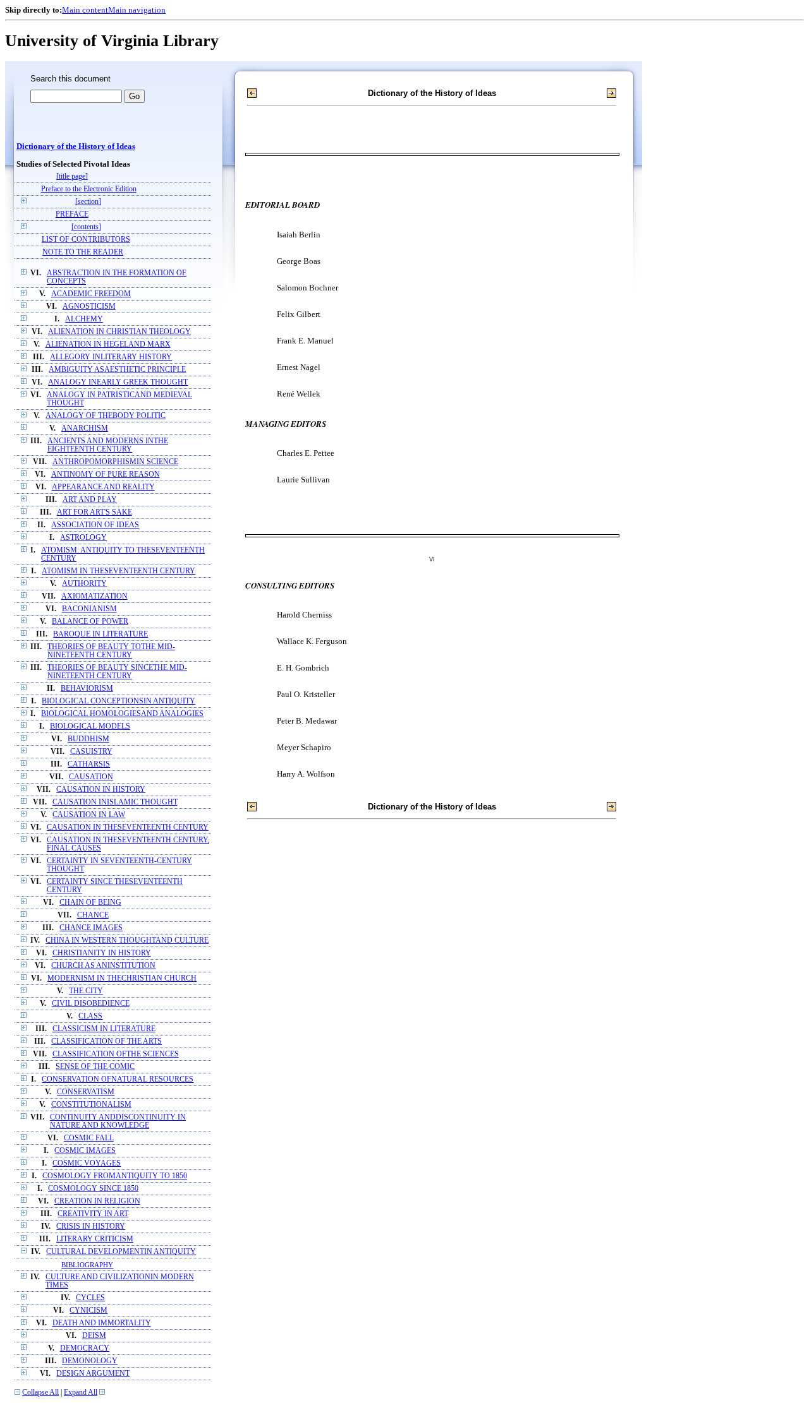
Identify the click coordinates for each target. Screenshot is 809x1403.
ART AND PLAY (90, 500)
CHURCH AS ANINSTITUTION (103, 966)
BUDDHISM (88, 739)
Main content (85, 10)
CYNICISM (88, 1310)
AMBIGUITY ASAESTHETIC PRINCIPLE (117, 370)
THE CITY (86, 991)
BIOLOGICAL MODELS (90, 726)
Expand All (80, 1392)
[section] (88, 202)
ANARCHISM (84, 428)
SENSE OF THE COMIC (95, 1067)
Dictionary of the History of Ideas (75, 146)
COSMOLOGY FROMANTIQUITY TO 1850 (114, 1176)
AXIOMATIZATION (94, 596)
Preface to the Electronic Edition (89, 189)
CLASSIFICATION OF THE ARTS (106, 1041)
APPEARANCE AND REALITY (103, 487)
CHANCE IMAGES (91, 928)
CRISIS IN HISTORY (90, 1226)
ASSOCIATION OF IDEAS (95, 525)
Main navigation (137, 10)
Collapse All (40, 1392)
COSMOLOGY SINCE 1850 (93, 1189)
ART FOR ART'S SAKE (94, 512)
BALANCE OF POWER (90, 622)
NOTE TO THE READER (82, 252)
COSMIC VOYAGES (86, 1163)
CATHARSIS (89, 764)
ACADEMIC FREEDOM (91, 294)
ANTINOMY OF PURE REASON (105, 474)
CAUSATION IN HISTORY (100, 789)
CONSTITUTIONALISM (91, 1105)
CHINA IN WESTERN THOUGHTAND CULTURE (127, 940)
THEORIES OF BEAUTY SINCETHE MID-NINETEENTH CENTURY (117, 672)
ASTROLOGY (83, 538)
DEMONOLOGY (90, 1361)
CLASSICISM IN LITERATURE (103, 1029)
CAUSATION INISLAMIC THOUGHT (115, 802)
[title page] (72, 176)
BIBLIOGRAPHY (87, 1265)
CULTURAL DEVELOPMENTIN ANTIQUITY (121, 1252)
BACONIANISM (89, 609)
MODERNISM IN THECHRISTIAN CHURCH (122, 978)
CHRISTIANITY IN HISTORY (101, 953)
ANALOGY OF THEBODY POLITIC (106, 416)
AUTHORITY (84, 584)
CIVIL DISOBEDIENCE (91, 1004)
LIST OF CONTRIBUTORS (86, 240)
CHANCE (93, 915)
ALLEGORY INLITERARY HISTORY (111, 357)
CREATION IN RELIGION (97, 1201)
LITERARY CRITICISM (94, 1239)
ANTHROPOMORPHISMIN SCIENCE (115, 462)
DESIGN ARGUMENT (93, 1374)
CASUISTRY (91, 752)
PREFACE (72, 214)
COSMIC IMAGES (85, 1151)
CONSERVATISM (85, 1092)
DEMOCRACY (84, 1348)
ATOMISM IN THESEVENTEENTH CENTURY (118, 571)
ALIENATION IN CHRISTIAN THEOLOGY (119, 332)
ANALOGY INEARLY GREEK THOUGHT (118, 382)
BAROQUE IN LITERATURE (100, 634)
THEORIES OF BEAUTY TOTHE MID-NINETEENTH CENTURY (111, 651)
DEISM (94, 1336)
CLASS (90, 1016)
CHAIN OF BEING (90, 903)
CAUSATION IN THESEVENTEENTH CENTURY (128, 827)
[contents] (86, 227)
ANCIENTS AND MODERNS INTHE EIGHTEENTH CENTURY (107, 445)
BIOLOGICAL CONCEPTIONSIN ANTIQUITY (118, 701)
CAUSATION (91, 777)
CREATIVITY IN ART (93, 1214)
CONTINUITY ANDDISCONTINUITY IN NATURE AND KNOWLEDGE (118, 1121)
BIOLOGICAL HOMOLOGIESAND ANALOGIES (122, 714)
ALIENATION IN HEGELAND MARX (108, 344)
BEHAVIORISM (87, 688)
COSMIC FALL (89, 1138)
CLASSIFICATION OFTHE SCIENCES (115, 1054)
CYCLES (90, 1298)
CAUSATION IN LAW (88, 815)
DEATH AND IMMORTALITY (101, 1323)
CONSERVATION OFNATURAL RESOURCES (117, 1079)
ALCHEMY (84, 319)
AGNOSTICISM (89, 306)
